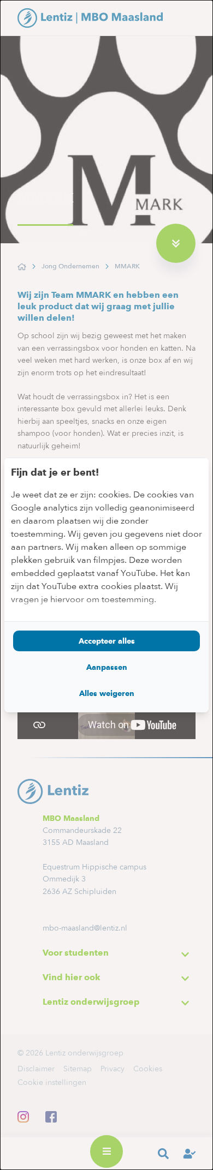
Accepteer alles (107, 641)
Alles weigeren (106, 693)
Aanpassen (106, 667)
